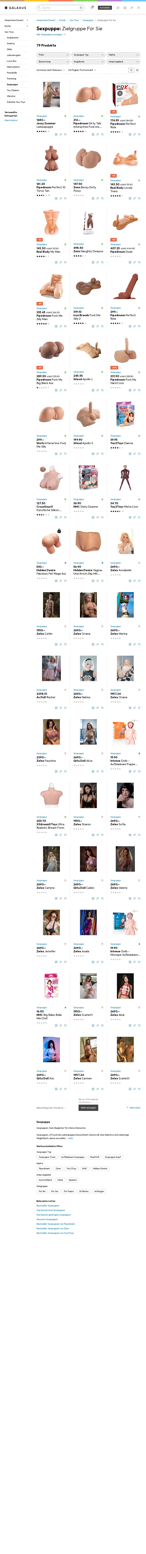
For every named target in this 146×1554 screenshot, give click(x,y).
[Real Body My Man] (51, 235)
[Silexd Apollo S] (88, 427)
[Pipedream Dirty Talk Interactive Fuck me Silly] (88, 107)
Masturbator (13, 67)
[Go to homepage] (15, 8)
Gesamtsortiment (14, 20)
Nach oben (135, 1107)
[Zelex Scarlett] (88, 999)
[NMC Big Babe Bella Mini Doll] (51, 999)
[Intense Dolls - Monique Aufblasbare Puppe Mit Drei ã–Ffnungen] (125, 935)
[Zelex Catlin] (51, 617)
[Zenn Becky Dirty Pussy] (88, 171)
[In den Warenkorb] (65, 134)
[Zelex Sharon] (88, 808)
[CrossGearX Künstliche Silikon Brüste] (51, 490)
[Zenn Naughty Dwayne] (88, 235)
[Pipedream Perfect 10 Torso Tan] (51, 171)
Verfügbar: (73, 70)
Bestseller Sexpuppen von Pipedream (55, 1224)
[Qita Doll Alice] (88, 744)
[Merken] (60, 134)
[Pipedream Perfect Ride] (125, 107)
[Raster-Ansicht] (131, 70)
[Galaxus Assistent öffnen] (118, 7)
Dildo (9, 49)
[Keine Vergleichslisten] (125, 7)
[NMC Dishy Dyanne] (88, 490)
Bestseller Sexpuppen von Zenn (52, 1228)
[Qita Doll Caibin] (88, 872)
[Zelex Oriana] (88, 617)
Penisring (11, 78)
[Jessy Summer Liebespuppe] (51, 107)
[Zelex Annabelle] (125, 554)
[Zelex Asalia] (88, 935)
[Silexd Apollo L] (88, 363)
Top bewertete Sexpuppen (50, 1210)
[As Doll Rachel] (51, 681)
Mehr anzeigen (88, 1107)
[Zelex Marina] (125, 617)
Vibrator (11, 96)
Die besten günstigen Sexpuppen (53, 1214)
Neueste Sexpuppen (47, 1219)
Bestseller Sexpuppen (47, 1205)
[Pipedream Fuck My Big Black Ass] (51, 363)
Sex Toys (9, 32)
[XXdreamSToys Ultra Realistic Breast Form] (51, 808)
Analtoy (11, 43)
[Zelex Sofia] (125, 808)
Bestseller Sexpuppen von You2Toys (55, 1233)
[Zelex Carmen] (88, 1062)
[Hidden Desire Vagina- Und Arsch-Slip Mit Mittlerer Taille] (88, 554)
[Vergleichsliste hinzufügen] (56, 134)
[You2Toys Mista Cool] (125, 490)
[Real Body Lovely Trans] (125, 171)
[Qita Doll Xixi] (51, 1062)
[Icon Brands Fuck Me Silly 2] (88, 299)
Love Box (11, 61)
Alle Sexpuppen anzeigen (49, 34)
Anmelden (105, 7)
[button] (65, 116)
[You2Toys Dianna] (125, 427)
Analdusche (13, 37)
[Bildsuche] (81, 8)
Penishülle (12, 72)
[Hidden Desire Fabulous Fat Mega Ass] (51, 554)
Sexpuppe (12, 84)
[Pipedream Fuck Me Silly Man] (51, 299)
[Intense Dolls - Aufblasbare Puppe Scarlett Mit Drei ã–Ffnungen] (125, 744)
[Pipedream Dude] (125, 235)
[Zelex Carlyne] (51, 872)
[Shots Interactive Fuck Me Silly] (51, 427)
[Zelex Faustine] (51, 744)
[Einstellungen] (92, 7)
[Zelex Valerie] (125, 872)
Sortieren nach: (44, 70)
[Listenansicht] (137, 70)
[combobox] (58, 70)
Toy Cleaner (13, 90)
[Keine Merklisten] (131, 7)
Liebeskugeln (14, 55)
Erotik (8, 26)
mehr (70, 1138)
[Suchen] (39, 8)
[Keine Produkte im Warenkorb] (138, 7)
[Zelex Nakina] (88, 681)
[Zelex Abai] (125, 999)
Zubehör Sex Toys (16, 102)
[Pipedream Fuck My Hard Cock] (125, 363)
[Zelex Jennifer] (51, 935)
